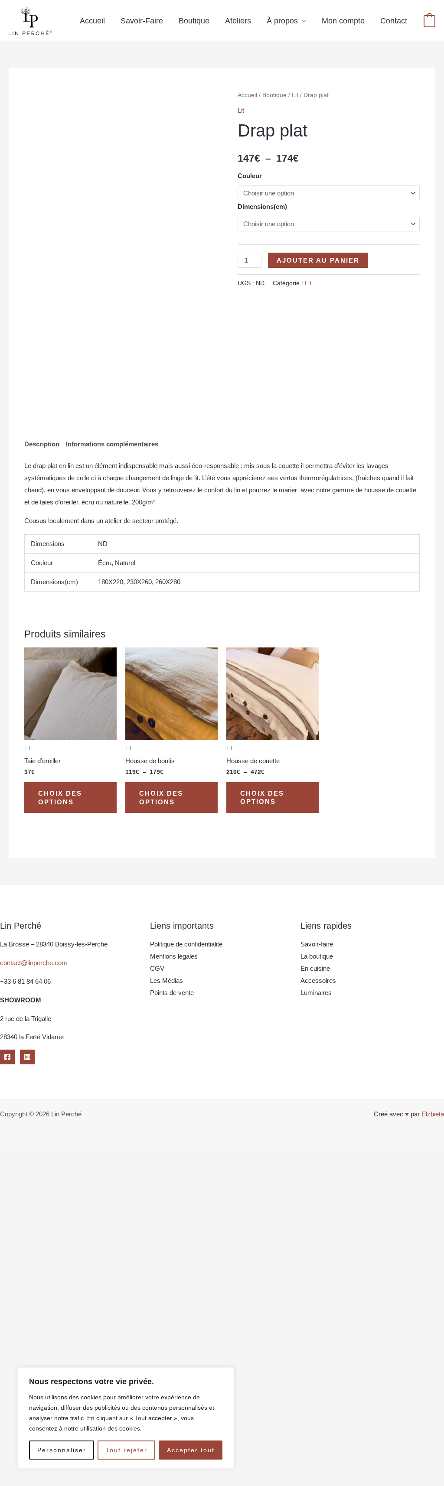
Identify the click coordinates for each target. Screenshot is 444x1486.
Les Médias (166, 980)
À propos (282, 20)
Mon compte (343, 20)
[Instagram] (27, 1057)
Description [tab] (41, 444)
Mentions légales (174, 956)
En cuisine (315, 968)
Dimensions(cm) (262, 206)
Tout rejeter (126, 1450)
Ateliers (238, 20)
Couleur (250, 175)
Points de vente (172, 992)
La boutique (316, 956)
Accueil (92, 20)
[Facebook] (7, 1057)
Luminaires (316, 992)
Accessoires (318, 980)
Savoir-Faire (142, 20)
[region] (125, 1418)
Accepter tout (191, 1450)
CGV (157, 968)
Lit (295, 95)
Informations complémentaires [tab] (112, 444)
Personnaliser (61, 1450)
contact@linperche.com (33, 962)
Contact (393, 20)
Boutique (194, 20)
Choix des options (60, 798)
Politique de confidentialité (186, 944)
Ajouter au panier (318, 260)
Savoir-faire (316, 944)
